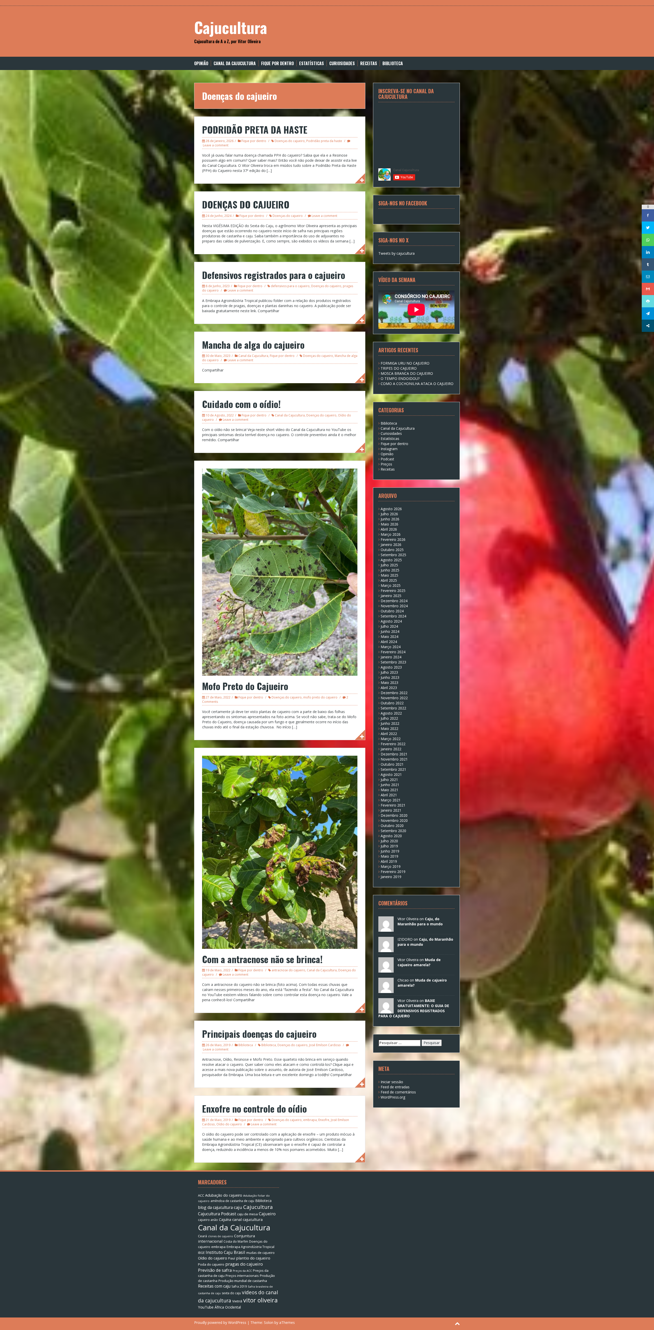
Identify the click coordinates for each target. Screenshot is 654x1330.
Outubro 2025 (392, 549)
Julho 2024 (389, 626)
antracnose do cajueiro (288, 970)
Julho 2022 (389, 718)
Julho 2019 (389, 846)
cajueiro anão (208, 1220)
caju (238, 1207)
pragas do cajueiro (244, 1264)
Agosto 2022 (391, 713)
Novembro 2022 (394, 697)
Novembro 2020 (394, 820)
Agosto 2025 (391, 559)
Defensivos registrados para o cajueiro (273, 275)
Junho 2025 (390, 570)
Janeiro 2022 (391, 748)
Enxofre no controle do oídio (254, 1108)
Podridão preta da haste (324, 141)
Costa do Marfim (236, 1241)
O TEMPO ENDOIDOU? (400, 378)
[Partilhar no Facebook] (648, 215)
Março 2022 (391, 738)
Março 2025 (391, 585)
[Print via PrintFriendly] (648, 301)
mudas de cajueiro (260, 1252)
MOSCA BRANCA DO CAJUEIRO (407, 373)
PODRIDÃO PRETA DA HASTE (254, 129)
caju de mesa (247, 1214)
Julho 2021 (389, 779)
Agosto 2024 (391, 621)
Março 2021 (391, 800)
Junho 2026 (390, 519)
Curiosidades (342, 63)
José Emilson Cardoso (325, 1045)
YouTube (206, 1307)
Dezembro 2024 (394, 600)
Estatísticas (311, 63)
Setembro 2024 (393, 616)
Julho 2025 (389, 565)
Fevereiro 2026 (393, 539)
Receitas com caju (214, 1286)
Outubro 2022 (392, 703)
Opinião (201, 63)
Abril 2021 (389, 794)
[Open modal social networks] (648, 326)
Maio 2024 (389, 636)
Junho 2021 (390, 784)
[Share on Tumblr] (648, 264)
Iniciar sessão (392, 1081)
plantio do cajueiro (253, 1258)
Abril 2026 (389, 529)
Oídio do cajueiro (229, 1124)
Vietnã (237, 1301)
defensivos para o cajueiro (290, 286)
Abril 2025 (389, 580)
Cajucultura (230, 27)
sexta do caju (231, 1293)
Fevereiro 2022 (393, 743)
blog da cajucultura (215, 1207)
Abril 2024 (389, 641)
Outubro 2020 (392, 825)
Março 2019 (391, 866)
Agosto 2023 (391, 667)
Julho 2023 (389, 672)
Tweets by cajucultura (396, 253)
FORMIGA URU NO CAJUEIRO (405, 363)
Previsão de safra (215, 1270)
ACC (201, 1195)
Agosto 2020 (391, 835)
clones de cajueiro (220, 1236)
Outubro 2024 (392, 611)
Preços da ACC (242, 1271)
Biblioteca (392, 63)
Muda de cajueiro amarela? (419, 962)
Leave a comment (215, 145)
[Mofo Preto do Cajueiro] (279, 571)
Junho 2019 (390, 851)
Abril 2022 (389, 733)
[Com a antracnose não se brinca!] (279, 851)
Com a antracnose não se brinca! (262, 959)
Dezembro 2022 (394, 692)
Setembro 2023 (393, 662)
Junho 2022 (390, 723)
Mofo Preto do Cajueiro (245, 686)
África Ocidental (228, 1307)
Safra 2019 (239, 1286)
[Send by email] (648, 277)
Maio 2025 (389, 575)
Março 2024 (391, 646)
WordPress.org (393, 1097)
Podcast (387, 459)
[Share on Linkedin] (648, 252)
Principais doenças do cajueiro (259, 1033)
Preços (386, 464)
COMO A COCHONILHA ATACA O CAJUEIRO (417, 383)
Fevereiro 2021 (393, 805)
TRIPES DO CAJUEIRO (399, 368)
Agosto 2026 (391, 508)
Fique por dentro (277, 63)
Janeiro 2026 (391, 544)
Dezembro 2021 (394, 754)
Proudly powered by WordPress (220, 1322)
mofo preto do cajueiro (320, 697)
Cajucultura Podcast (217, 1214)
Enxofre (323, 1120)
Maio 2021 (389, 789)
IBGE (201, 1253)
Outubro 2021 (392, 764)
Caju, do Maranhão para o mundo (420, 921)
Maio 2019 (389, 856)
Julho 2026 (389, 513)
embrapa (310, 1120)
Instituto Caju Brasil (225, 1252)
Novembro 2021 (394, 759)
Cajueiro (267, 1214)
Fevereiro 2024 (393, 651)
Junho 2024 (390, 631)
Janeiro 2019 (391, 876)
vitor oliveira (260, 1300)
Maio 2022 (389, 728)
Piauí (231, 1258)
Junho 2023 (390, 677)
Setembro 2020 (393, 830)
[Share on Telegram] (648, 313)
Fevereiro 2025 (393, 590)
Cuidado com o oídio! (241, 404)
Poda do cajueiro (211, 1264)
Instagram (389, 448)
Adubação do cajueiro (223, 1195)
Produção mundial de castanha (242, 1280)
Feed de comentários (398, 1092)
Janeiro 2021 (391, 810)
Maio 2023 (389, 682)
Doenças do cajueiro (290, 141)
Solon (268, 1322)
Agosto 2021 (391, 774)
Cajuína (225, 1219)
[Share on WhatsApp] (648, 240)
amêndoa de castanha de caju (232, 1201)
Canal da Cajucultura (235, 63)
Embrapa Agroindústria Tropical (250, 1246)
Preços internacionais (242, 1275)
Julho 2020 (389, 840)
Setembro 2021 (393, 769)
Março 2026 (391, 534)
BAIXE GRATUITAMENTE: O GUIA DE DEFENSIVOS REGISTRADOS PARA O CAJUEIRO (413, 1008)
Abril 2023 (389, 687)
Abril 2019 (389, 861)
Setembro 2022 (393, 708)
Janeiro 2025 (391, 595)
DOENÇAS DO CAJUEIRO (245, 204)
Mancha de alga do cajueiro (253, 344)
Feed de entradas (395, 1086)
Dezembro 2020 (394, 815)
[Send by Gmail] (648, 289)
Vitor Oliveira (408, 918)
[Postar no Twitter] (648, 227)
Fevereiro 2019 (393, 871)
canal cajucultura (247, 1219)
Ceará (202, 1236)
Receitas (368, 63)
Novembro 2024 (394, 605)
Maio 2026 (389, 524)
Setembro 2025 (393, 554)
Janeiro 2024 (391, 657)
